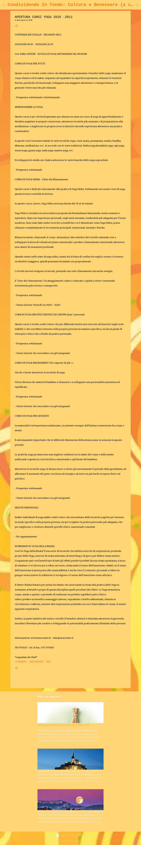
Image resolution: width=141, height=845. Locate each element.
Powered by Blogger (72, 835)
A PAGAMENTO (21, 662)
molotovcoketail (80, 841)
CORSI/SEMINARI (36, 662)
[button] (16, 26)
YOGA (48, 662)
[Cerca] (137, 5)
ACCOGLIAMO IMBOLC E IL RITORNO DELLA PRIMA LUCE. (63, 725)
